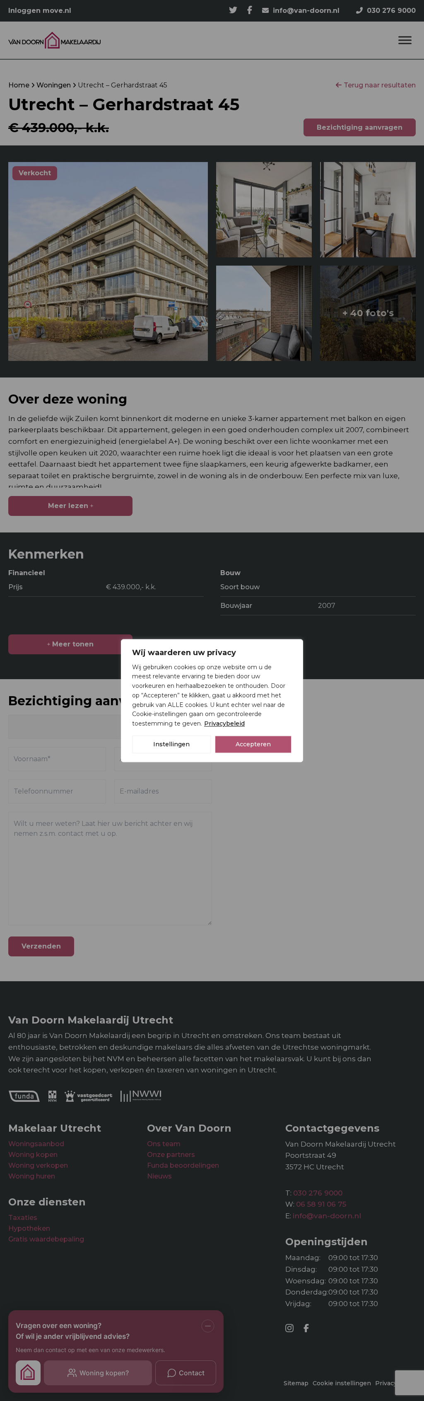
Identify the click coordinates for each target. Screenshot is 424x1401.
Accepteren (253, 744)
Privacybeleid (224, 723)
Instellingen (171, 744)
